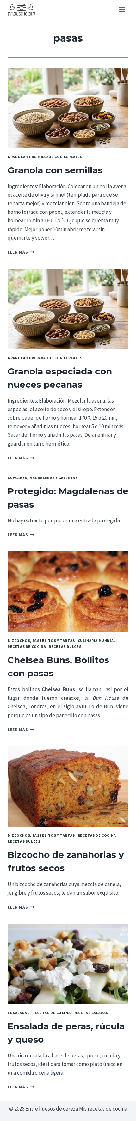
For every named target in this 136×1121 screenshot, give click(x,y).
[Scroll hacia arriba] (120, 1111)
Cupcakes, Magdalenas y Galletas (42, 477)
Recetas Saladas (90, 1012)
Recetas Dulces (65, 646)
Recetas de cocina (27, 646)
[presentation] (68, 108)
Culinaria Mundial (97, 640)
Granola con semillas (55, 170)
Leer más (21, 252)
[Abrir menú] (121, 9)
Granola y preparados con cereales (45, 156)
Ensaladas (18, 1012)
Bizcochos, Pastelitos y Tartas (41, 640)
